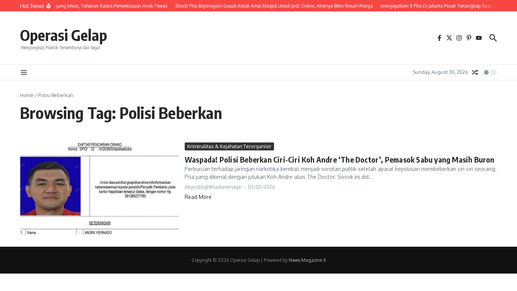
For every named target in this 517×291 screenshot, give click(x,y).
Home (27, 95)
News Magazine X (307, 260)
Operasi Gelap (63, 34)
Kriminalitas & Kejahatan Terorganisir (229, 146)
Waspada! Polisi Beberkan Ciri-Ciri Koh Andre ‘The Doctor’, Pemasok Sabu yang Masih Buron (340, 159)
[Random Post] (475, 72)
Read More (198, 197)
